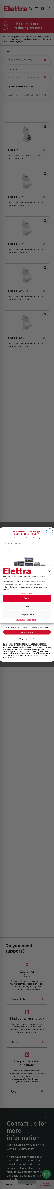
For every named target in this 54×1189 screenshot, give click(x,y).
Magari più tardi (27, 639)
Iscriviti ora (27, 632)
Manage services (26, 593)
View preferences (27, 614)
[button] (49, 571)
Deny (27, 606)
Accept (27, 598)
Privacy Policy (31, 620)
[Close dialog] (49, 531)
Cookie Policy (20, 620)
